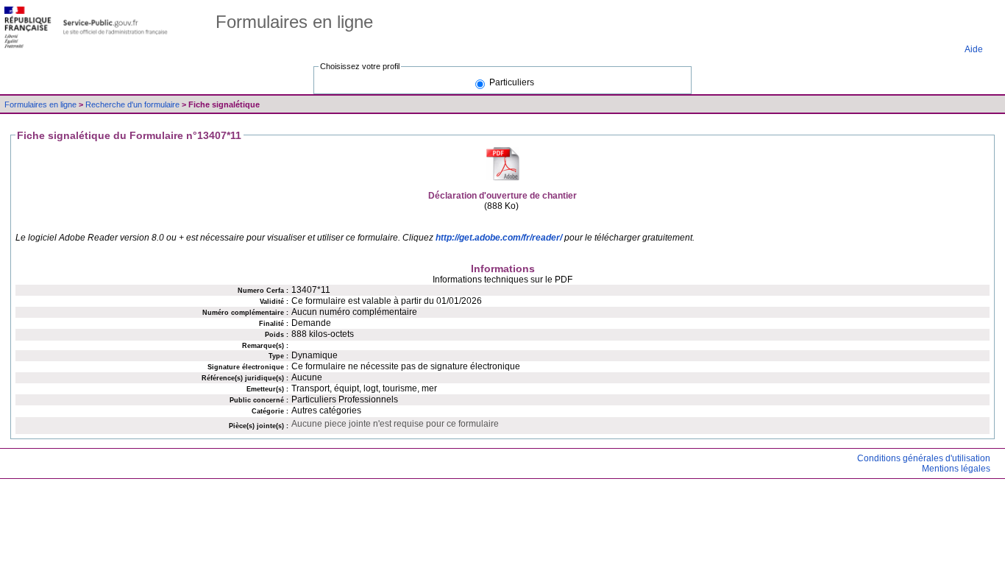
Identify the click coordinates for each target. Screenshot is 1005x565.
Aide (974, 49)
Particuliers (511, 82)
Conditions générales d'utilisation (923, 458)
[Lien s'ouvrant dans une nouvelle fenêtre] (86, 27)
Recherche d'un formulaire (133, 104)
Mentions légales (956, 468)
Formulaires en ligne (41, 104)
